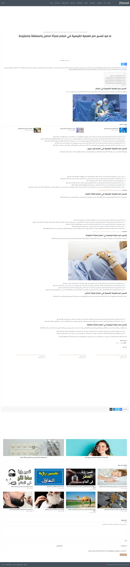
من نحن (2, 564)
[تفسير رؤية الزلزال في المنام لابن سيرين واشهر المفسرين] (112, 500)
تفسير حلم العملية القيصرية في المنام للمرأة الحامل (115, 81)
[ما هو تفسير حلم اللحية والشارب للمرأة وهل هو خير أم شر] (18, 500)
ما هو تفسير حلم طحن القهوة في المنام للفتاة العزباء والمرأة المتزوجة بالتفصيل (111, 354)
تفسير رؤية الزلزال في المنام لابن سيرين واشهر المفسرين (115, 509)
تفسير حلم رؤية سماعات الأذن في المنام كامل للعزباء (22, 487)
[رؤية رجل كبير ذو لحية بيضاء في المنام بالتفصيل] (49, 500)
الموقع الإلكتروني (59, 545)
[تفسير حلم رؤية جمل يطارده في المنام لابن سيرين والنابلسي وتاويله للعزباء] (80, 500)
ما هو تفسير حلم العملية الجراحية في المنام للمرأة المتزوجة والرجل (72, 354)
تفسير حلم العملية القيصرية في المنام (117, 75)
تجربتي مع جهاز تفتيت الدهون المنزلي (67, 129)
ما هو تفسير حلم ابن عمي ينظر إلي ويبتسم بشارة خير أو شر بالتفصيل (113, 487)
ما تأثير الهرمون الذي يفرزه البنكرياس (111, 129)
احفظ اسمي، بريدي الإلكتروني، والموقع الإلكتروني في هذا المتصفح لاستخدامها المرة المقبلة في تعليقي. (107, 550)
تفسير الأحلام (75, 32)
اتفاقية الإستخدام (8, 564)
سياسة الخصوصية (19, 564)
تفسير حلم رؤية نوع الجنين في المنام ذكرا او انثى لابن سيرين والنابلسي (107, 231)
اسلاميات (80, 32)
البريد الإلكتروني (123, 545)
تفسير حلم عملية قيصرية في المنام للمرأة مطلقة (115, 83)
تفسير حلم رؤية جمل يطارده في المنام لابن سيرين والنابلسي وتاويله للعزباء (81, 510)
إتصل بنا (14, 564)
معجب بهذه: (123, 84)
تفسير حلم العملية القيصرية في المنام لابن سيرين (115, 77)
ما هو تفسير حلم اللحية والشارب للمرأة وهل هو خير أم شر (21, 509)
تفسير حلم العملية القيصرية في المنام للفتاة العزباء (115, 78)
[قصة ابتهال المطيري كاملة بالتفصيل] (37, 130)
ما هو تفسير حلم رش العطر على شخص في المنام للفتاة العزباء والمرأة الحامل (81, 487)
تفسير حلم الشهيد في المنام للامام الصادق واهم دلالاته (110, 190)
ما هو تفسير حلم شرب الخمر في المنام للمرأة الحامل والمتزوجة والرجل (31, 354)
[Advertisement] (65, 17)
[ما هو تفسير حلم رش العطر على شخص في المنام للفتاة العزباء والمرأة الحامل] (80, 477)
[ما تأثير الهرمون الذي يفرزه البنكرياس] (123, 130)
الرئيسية (84, 32)
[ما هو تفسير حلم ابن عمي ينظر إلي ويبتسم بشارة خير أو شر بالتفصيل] (112, 477)
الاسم (125, 540)
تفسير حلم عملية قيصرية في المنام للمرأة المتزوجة (115, 80)
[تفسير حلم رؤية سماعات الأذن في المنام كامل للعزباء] (18, 477)
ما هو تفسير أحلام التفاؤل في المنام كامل (55, 487)
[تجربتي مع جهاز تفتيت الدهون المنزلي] (80, 130)
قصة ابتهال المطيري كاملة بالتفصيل (25, 129)
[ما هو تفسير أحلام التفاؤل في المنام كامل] (49, 477)
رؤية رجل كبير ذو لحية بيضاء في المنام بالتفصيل (54, 509)
